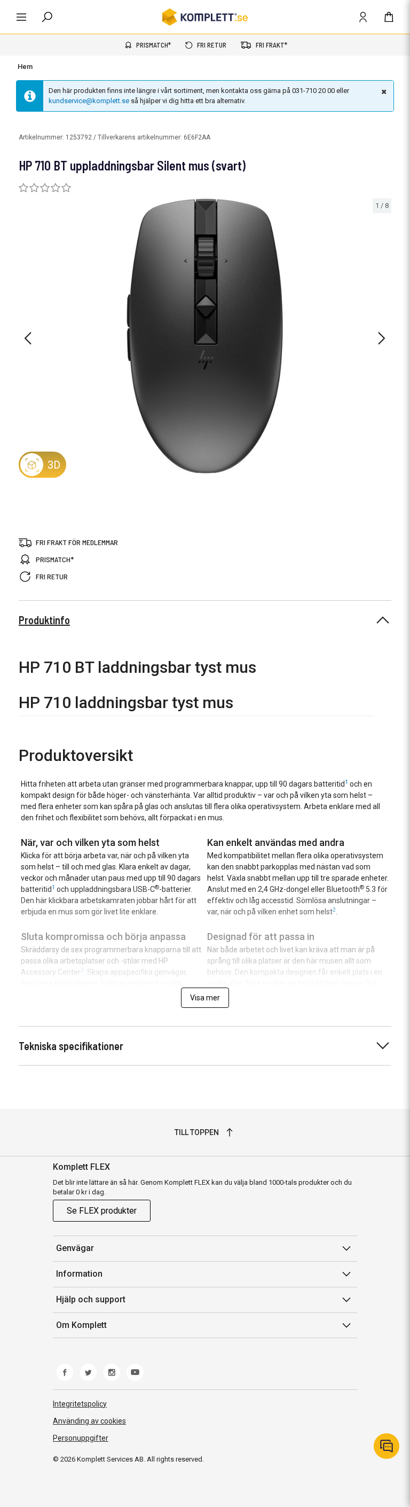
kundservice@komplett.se (89, 101)
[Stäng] (382, 91)
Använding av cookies (89, 1421)
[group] (205, 336)
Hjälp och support (90, 1299)
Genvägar (75, 1248)
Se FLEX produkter (102, 1211)
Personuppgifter (80, 1438)
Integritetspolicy (80, 1404)
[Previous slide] (27, 338)
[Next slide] (381, 338)
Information (79, 1274)
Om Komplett (81, 1325)
